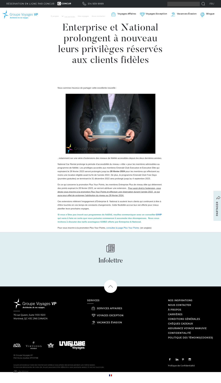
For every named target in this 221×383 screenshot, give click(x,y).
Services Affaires (109, 308)
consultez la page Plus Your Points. (123, 228)
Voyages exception (156, 13)
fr (211, 3)
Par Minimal (23, 371)
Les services (70, 17)
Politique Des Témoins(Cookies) (190, 337)
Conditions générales (184, 319)
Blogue (210, 13)
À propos (55, 16)
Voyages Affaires (127, 13)
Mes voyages (83, 16)
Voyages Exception (110, 315)
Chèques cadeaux (180, 323)
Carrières (175, 314)
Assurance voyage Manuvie (187, 328)
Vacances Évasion (187, 13)
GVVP (159, 214)
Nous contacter (98, 16)
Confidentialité (179, 333)
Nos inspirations (180, 300)
